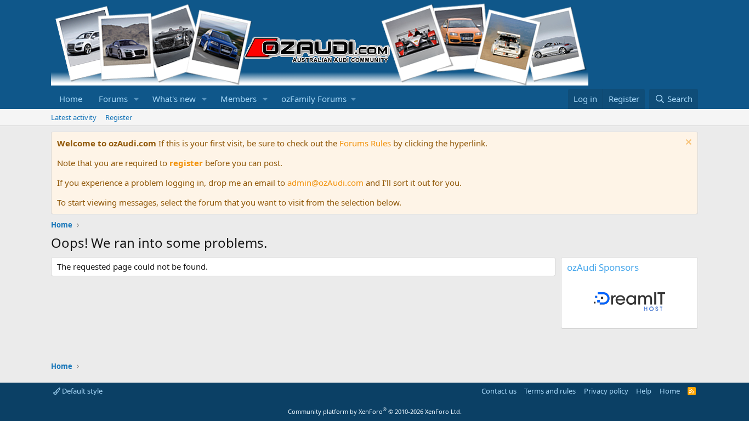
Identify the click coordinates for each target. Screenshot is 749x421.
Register (118, 117)
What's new (174, 98)
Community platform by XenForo (375, 411)
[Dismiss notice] (687, 143)
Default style (81, 391)
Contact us (499, 391)
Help (643, 391)
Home (70, 98)
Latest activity (74, 117)
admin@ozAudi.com (325, 182)
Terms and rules (550, 391)
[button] (136, 99)
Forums (113, 98)
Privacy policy (606, 391)
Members (238, 98)
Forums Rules (365, 143)
